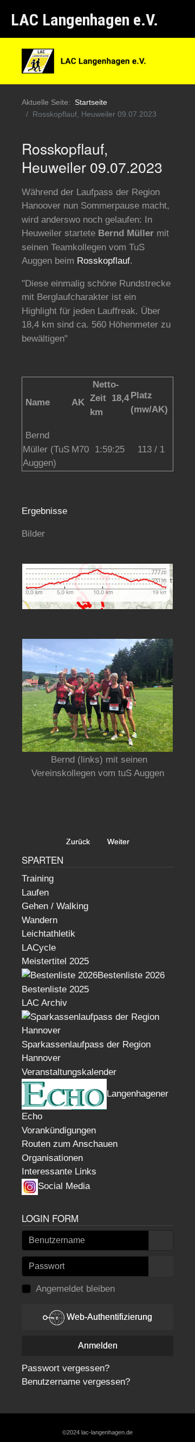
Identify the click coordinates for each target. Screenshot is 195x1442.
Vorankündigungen (59, 1130)
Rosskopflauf (103, 261)
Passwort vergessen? (65, 1368)
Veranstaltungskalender (69, 1072)
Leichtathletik (48, 934)
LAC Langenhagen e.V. (84, 19)
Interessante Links (59, 1171)
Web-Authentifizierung (108, 1316)
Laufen (35, 892)
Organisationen (52, 1158)
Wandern (39, 920)
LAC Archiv (44, 1003)
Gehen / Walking (55, 906)
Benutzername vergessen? (76, 1382)
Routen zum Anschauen (70, 1144)
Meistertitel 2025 (55, 961)
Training (38, 878)
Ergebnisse (44, 511)
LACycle (39, 948)
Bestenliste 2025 (55, 989)
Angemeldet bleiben (75, 1289)
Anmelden (98, 1345)
